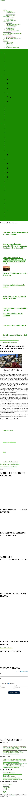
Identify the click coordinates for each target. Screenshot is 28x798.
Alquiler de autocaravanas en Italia (13, 33)
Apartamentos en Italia (11, 20)
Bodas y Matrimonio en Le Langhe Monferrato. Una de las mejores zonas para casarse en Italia (14, 260)
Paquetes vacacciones (11, 37)
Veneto (7, 74)
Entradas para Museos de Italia (13, 212)
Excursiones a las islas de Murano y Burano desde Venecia (17, 84)
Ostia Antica (8, 144)
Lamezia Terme (9, 122)
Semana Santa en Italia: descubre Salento (9, 340)
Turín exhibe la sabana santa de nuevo (8, 342)
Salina (10, 157)
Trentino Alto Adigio (10, 71)
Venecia (7, 77)
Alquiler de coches (7, 32)
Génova (7, 106)
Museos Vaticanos (13, 88)
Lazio (7, 61)
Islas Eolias (8, 150)
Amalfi (7, 117)
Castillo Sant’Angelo (10, 140)
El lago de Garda (9, 182)
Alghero (7, 115)
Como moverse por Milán (14, 93)
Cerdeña (8, 57)
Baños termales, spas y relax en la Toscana (12, 779)
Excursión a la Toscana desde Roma (14, 190)
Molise (7, 65)
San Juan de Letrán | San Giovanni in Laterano (16, 145)
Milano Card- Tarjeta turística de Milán (17, 95)
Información (5, 41)
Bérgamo (8, 118)
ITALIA (5, 10)
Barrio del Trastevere (10, 137)
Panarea (10, 155)
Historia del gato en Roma (9, 776)
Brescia (7, 119)
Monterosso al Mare (13, 163)
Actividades (5, 185)
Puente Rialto (12, 82)
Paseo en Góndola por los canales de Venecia (13, 752)
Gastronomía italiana (10, 12)
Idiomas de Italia (9, 45)
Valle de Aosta (9, 73)
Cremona (8, 114)
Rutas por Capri (12, 178)
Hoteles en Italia (9, 19)
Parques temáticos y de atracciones (13, 215)
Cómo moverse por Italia (11, 25)
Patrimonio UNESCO (8, 202)
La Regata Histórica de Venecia (14, 325)
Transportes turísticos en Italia (12, 30)
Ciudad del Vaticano (10, 87)
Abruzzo (8, 53)
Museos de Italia (9, 186)
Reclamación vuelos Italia (14, 24)
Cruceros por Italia (10, 29)
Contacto (5, 39)
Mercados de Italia (10, 187)
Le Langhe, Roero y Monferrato (13, 184)
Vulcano (10, 153)
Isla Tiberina (8, 142)
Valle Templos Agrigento (11, 204)
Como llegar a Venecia (14, 78)
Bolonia (7, 105)
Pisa (7, 91)
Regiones (5, 52)
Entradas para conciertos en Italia (13, 218)
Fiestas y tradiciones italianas (12, 47)
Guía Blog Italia (12, 794)
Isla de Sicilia (6, 789)
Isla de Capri (8, 175)
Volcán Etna (8, 159)
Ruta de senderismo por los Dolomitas (11, 777)
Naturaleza (5, 149)
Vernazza (11, 162)
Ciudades (5, 75)
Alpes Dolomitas (9, 181)
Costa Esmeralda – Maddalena (13, 158)
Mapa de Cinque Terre (14, 169)
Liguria (7, 62)
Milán (7, 92)
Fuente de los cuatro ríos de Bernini (14, 141)
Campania (8, 56)
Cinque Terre (9, 160)
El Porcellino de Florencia (9, 772)
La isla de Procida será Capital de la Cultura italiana (15, 233)
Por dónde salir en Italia (11, 200)
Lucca (7, 107)
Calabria (8, 55)
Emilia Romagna (9, 58)
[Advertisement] (5, 715)
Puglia (7, 67)
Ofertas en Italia (9, 35)
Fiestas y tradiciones (10, 15)
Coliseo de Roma (10, 124)
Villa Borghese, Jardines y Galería (13, 146)
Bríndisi (7, 120)
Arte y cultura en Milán (14, 98)
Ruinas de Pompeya (10, 203)
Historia (7, 46)
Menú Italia (2, 0)
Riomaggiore (12, 167)
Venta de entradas (7, 211)
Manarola (11, 164)
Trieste (7, 110)
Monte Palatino (9, 129)
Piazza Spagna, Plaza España (12, 138)
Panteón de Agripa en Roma (12, 127)
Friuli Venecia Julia (10, 60)
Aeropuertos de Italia (10, 26)
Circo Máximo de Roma (11, 128)
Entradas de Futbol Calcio (12, 220)
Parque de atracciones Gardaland (13, 213)
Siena (7, 109)
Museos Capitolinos (10, 131)
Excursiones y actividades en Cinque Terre (15, 189)
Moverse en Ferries (10, 28)
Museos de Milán (12, 100)
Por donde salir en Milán (14, 101)
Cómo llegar (5, 21)
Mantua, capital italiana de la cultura (11, 753)
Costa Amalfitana (10, 171)
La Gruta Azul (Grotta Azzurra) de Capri (18, 176)
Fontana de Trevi (9, 136)
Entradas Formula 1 (10, 216)
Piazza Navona (9, 132)
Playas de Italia (6, 787)
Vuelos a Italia (9, 23)
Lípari (10, 154)
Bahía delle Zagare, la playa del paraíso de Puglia (14, 297)
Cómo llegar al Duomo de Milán (18, 97)
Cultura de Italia (9, 43)
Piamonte (8, 66)
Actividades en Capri (13, 177)
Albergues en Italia (10, 17)
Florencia (8, 89)
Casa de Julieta (12, 209)
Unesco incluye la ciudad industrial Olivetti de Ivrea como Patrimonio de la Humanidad (15, 246)
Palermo (7, 104)
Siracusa (8, 206)
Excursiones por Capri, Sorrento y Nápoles (15, 194)
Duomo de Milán (12, 96)
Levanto (10, 166)
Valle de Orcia (9, 180)
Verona (7, 113)
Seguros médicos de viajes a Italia (13, 38)
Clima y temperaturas (10, 14)
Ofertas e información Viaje (6, 647)
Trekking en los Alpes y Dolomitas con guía (16, 199)
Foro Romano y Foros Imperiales (13, 126)
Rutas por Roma (9, 133)
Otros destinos (9, 208)
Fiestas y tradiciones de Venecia (16, 86)
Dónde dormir (6, 16)
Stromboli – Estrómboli (14, 151)
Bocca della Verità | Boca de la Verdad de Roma (16, 147)
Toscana (7, 70)
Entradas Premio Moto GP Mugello (14, 217)
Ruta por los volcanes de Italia (12, 198)
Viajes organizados (7, 34)
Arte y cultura (9, 11)
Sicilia (7, 69)
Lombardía (8, 64)
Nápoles (7, 102)
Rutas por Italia (9, 42)
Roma (4, 123)
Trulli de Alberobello (10, 207)
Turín (7, 111)
